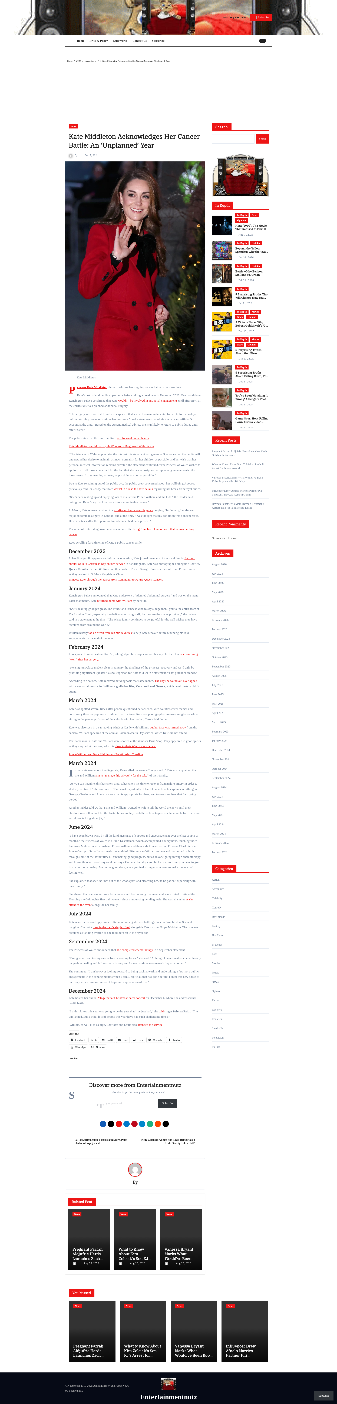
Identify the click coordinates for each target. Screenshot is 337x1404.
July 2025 (217, 685)
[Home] (70, 41)
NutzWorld (120, 40)
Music (215, 972)
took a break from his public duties (110, 633)
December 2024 (221, 750)
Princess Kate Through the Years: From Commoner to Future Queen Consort (116, 579)
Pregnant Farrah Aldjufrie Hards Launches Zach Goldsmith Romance (87, 1258)
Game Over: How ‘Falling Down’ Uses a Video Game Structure (251, 422)
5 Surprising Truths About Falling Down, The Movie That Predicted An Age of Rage (251, 377)
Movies (255, 311)
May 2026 (218, 592)
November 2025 (221, 647)
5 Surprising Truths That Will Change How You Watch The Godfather (251, 298)
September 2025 (221, 666)
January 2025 (219, 740)
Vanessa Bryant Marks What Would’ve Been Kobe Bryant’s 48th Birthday (179, 1258)
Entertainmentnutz (168, 1397)
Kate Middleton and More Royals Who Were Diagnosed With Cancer (111, 446)
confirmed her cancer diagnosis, (134, 510)
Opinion (241, 220)
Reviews (217, 1009)
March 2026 (219, 610)
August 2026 (219, 564)
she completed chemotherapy (135, 950)
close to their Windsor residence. (135, 746)
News (73, 126)
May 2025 (218, 703)
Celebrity (217, 898)
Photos (216, 1000)
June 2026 (218, 582)
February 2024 (220, 843)
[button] (270, 40)
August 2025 (219, 675)
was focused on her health (133, 438)
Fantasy (216, 926)
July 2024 (217, 796)
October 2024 (219, 768)
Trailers (216, 1046)
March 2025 (219, 722)
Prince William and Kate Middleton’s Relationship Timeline (106, 754)
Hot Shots (217, 935)
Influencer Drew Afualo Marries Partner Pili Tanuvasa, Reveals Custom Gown (243, 1355)
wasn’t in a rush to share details (133, 489)
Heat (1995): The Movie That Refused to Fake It (251, 227)
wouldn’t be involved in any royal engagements (147, 400)
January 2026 (219, 629)
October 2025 (219, 657)
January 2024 (219, 852)
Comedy (217, 907)
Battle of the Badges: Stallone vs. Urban (249, 273)
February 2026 (220, 620)
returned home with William (114, 600)
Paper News (122, 1385)
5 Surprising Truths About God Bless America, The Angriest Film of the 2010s (250, 355)
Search (221, 126)
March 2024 (219, 833)
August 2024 (219, 787)
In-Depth (242, 215)
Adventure (218, 888)
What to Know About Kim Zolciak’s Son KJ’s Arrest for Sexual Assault (135, 1258)
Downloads (218, 916)
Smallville (217, 1028)
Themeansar (75, 1390)
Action (216, 879)
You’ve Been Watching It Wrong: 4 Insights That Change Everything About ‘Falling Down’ (251, 400)
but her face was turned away (168, 727)
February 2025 (220, 731)
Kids (214, 953)
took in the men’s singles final (111, 927)
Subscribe (158, 40)
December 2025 (221, 638)
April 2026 (218, 601)
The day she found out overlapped (176, 681)
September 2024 (221, 777)
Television (218, 1037)
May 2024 (218, 815)
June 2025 (218, 694)
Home (80, 40)
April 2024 (218, 824)
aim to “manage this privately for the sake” (122, 775)
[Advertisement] (169, 89)
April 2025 (218, 712)
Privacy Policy (99, 40)
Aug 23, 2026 (91, 1263)
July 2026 (217, 573)
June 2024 (218, 805)
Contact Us (140, 40)
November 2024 (221, 759)
